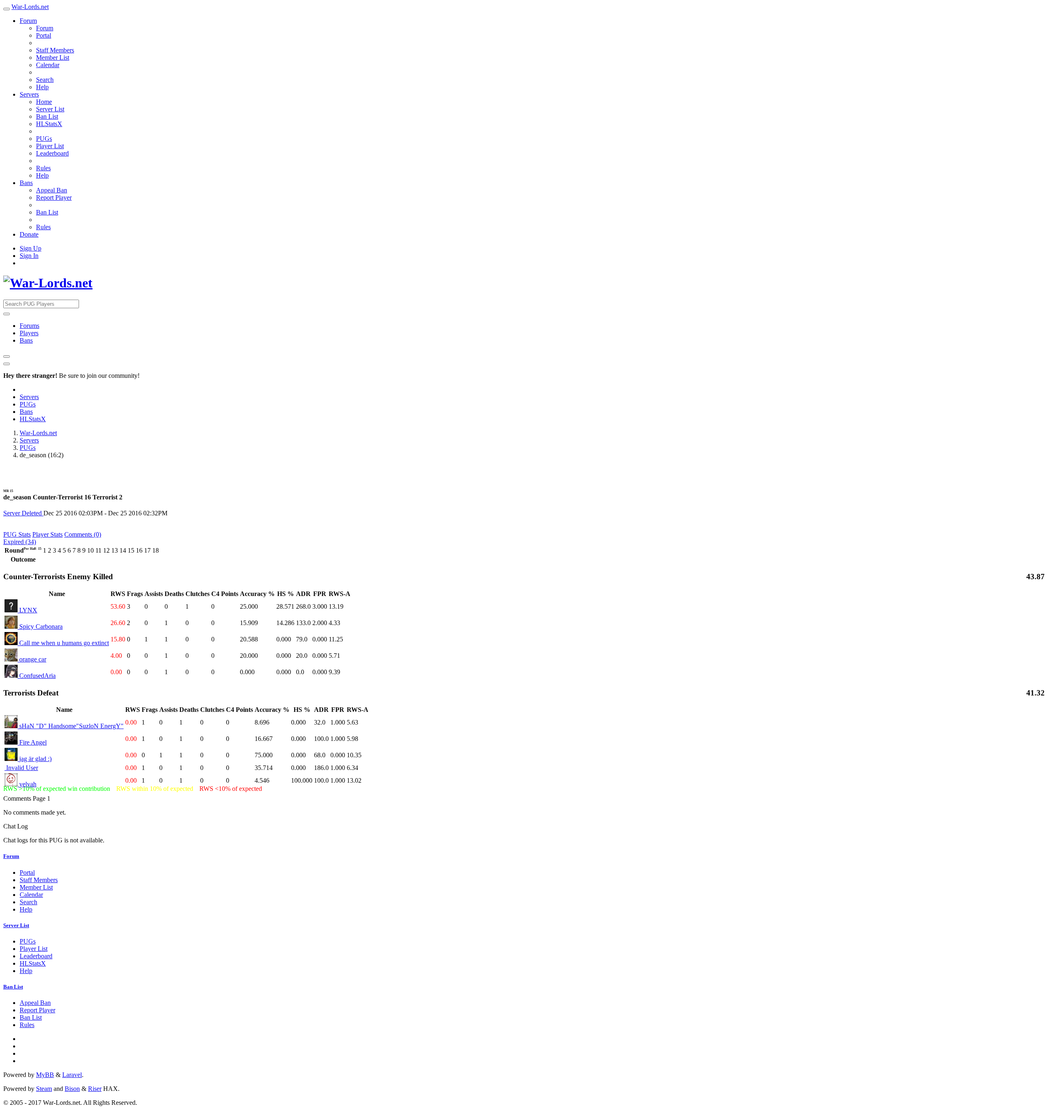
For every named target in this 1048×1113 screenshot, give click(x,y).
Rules (43, 168)
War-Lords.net (30, 6)
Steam (44, 1088)
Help (42, 87)
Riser (95, 1088)
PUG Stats (17, 534)
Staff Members (55, 50)
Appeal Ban (51, 190)
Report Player (54, 197)
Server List (50, 109)
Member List (52, 57)
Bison (72, 1088)
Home (44, 101)
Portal (43, 35)
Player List (50, 145)
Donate (29, 234)
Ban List (47, 116)
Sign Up (30, 248)
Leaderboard (52, 153)
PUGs (44, 138)
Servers (29, 94)
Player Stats (47, 534)
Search (45, 79)
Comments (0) (82, 534)
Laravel (72, 1074)
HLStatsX (49, 123)
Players (29, 333)
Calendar (47, 64)
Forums (29, 325)
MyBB (45, 1074)
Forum (28, 20)
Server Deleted (23, 513)
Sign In (29, 255)
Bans (26, 182)
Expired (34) (19, 541)
